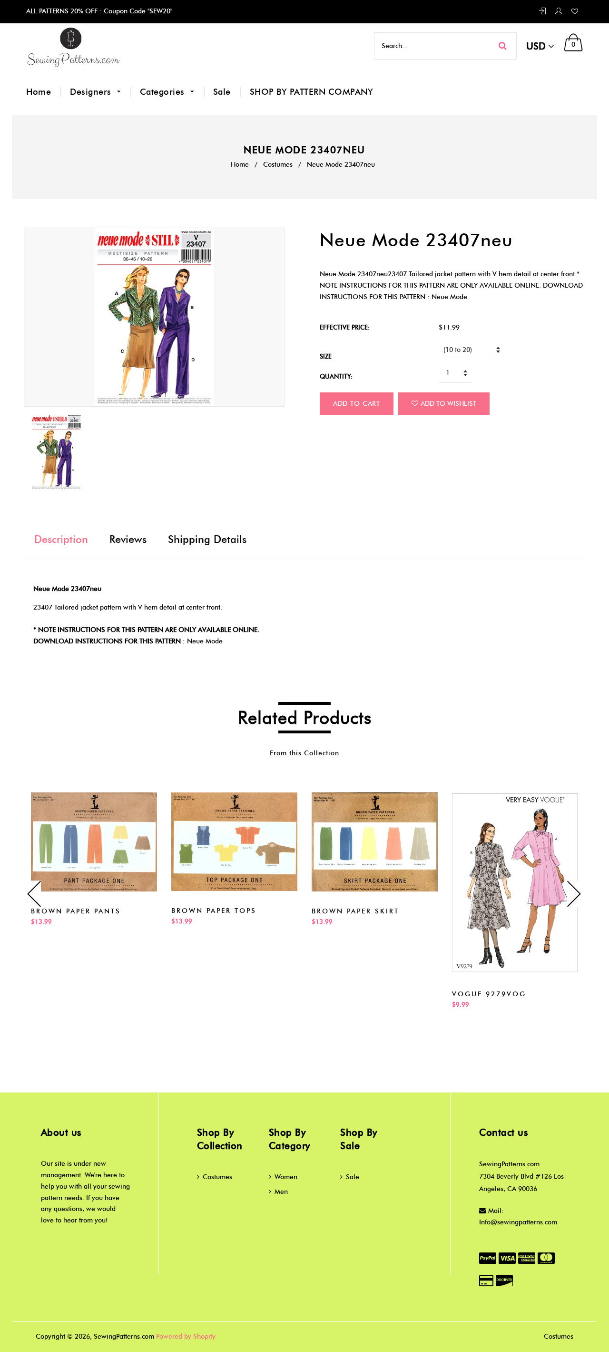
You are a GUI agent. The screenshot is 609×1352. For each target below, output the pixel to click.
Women (286, 1177)
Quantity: (336, 376)
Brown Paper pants (76, 911)
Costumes (278, 164)
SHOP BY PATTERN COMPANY (311, 92)
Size (326, 356)
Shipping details (207, 539)
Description (61, 539)
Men (281, 1192)
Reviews (128, 539)
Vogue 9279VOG (489, 994)
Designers (92, 92)
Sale (222, 92)
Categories (163, 92)
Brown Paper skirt (355, 911)
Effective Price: (345, 327)
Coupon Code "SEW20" (137, 11)
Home (38, 92)
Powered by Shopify (186, 1336)
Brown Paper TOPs (213, 911)
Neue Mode (205, 641)
